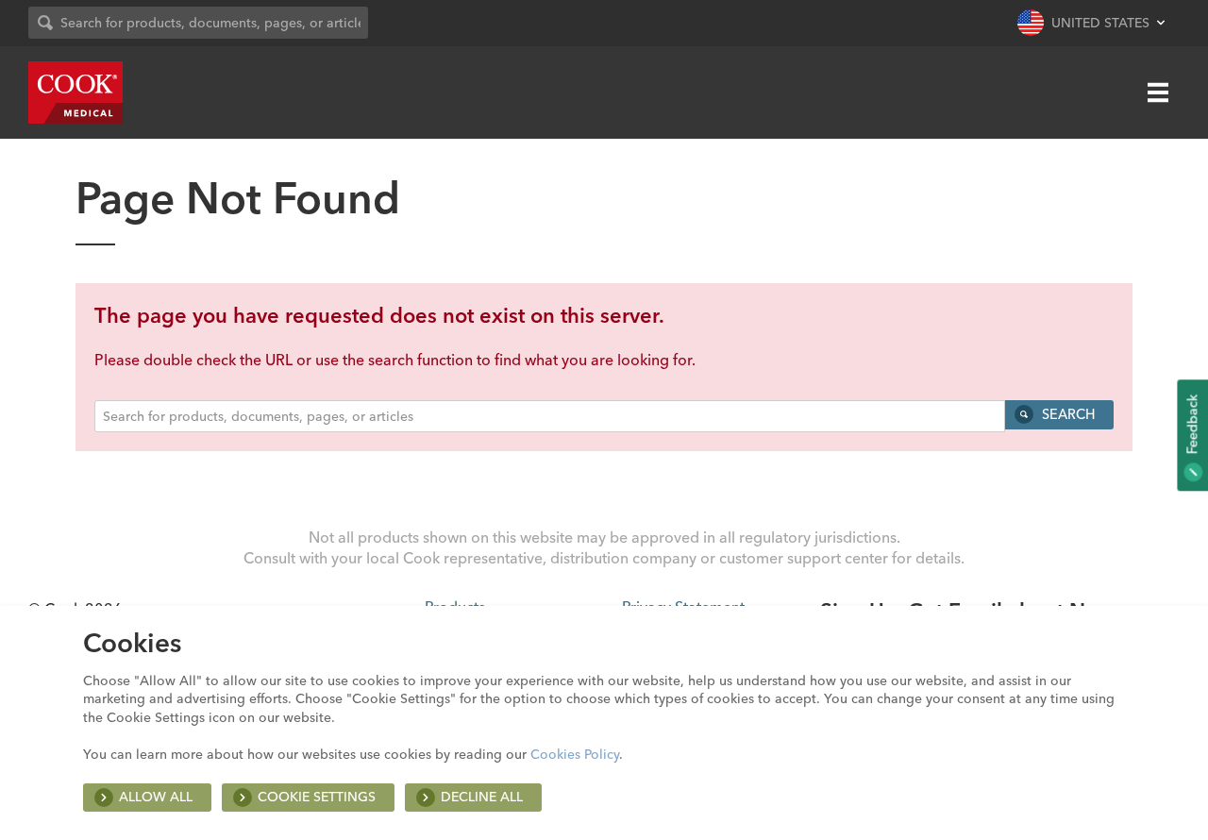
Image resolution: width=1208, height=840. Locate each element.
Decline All (482, 796)
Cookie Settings (317, 796)
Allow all (156, 796)
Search (1066, 414)
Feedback (1191, 426)
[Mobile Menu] (1158, 92)
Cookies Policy (574, 754)
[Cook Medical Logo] (75, 92)
